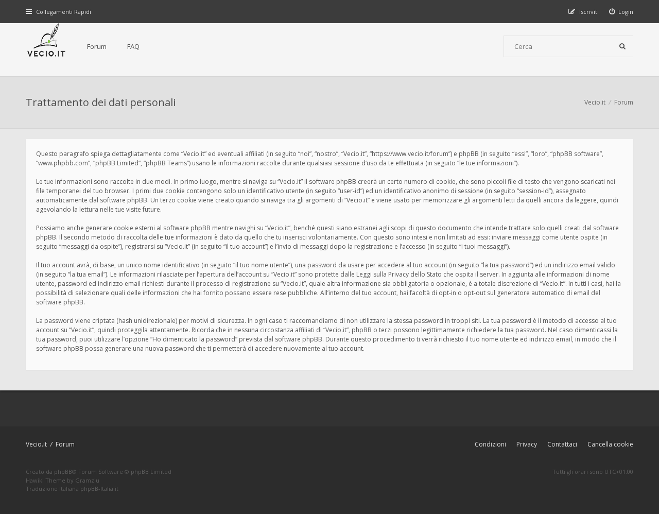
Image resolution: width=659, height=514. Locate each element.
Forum (97, 46)
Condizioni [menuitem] (490, 444)
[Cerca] (622, 46)
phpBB (63, 471)
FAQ (133, 46)
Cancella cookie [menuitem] (610, 444)
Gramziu (87, 480)
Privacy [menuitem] (526, 444)
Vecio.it (36, 444)
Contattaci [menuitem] (562, 444)
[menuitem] (621, 11)
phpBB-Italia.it (99, 488)
